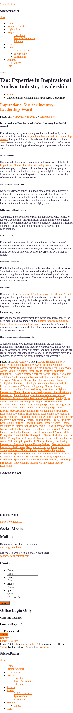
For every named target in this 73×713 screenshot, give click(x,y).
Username (11, 617)
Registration (13, 29)
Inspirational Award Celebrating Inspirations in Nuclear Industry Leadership (36, 440)
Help (9, 65)
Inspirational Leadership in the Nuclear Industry (25, 444)
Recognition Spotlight (38, 447)
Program (11, 32)
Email (10, 577)
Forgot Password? (9, 640)
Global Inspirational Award (47, 432)
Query (10, 590)
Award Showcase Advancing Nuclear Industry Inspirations (34, 378)
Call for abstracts (23, 50)
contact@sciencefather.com (14, 555)
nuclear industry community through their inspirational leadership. (34, 322)
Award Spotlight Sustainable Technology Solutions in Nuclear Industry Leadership (34, 383)
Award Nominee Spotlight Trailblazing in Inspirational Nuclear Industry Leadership (35, 375)
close (2, 17)
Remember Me (12, 631)
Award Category (20, 361)
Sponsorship (20, 53)
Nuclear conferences (11, 521)
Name (10, 570)
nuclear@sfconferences (12, 547)
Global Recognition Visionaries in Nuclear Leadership (29, 438)
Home (10, 23)
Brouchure (19, 35)
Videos (17, 62)
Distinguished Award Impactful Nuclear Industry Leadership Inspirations (35, 406)
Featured (11, 59)
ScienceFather (7, 4)
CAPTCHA (13, 596)
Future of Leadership (24, 422)
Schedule (18, 41)
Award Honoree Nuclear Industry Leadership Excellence (32, 363)
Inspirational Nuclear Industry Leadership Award (26, 107)
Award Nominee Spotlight (28, 373)
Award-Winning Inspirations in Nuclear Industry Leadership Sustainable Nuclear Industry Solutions (32, 397)
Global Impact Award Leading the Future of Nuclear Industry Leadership (35, 424)
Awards (11, 44)
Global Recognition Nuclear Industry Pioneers (47, 435)
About (10, 47)
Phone (10, 583)
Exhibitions (20, 56)
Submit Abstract (15, 26)
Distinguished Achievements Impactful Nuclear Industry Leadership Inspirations (31, 403)
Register (4, 637)
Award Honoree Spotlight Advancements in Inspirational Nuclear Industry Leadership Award (36, 366)
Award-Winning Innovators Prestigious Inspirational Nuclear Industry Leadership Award (33, 391)
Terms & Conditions (24, 38)
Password (11, 624)
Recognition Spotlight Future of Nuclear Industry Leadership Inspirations (32, 449)
